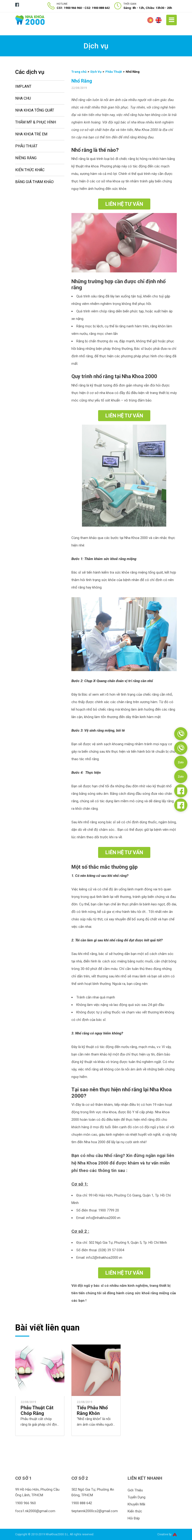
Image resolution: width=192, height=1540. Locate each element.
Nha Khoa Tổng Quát (34, 110)
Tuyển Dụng (136, 1497)
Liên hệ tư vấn (124, 204)
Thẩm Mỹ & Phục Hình (35, 122)
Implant (23, 86)
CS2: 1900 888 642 (97, 8)
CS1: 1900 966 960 (69, 8)
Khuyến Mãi (136, 1504)
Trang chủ (78, 71)
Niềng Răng (26, 158)
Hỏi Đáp (134, 1518)
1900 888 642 (81, 1503)
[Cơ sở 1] (180, 733)
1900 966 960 (25, 1503)
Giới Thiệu (135, 1490)
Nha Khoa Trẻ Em (31, 134)
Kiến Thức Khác (29, 170)
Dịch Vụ (95, 71)
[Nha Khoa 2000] (30, 20)
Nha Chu (23, 98)
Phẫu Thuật (26, 146)
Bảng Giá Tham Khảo (34, 182)
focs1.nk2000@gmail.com (35, 1511)
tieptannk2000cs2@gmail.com (94, 1511)
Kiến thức (135, 1511)
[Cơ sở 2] (180, 748)
